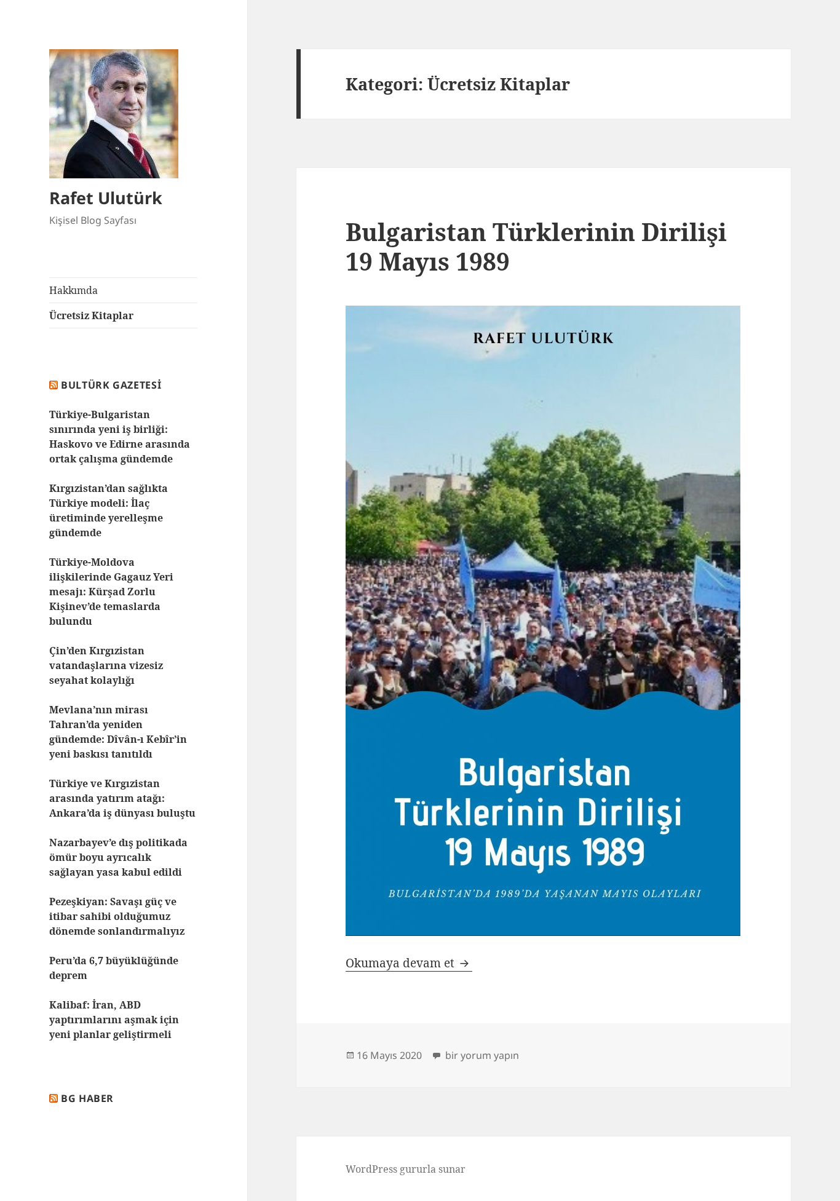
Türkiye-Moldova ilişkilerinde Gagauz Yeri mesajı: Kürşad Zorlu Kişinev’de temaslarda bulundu (111, 591)
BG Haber (87, 1098)
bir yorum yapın (481, 1055)
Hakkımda (73, 290)
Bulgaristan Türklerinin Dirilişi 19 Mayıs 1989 (536, 246)
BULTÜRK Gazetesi (111, 385)
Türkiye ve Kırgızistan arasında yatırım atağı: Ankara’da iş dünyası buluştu (122, 798)
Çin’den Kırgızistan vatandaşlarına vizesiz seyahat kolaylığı (106, 665)
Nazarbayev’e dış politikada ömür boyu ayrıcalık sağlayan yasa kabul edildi (118, 857)
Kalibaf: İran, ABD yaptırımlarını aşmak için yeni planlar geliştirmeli (114, 1019)
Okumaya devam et (409, 963)
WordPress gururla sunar (406, 1169)
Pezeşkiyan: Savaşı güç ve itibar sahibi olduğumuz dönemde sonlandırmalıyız (116, 916)
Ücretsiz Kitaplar (91, 315)
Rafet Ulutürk (105, 197)
